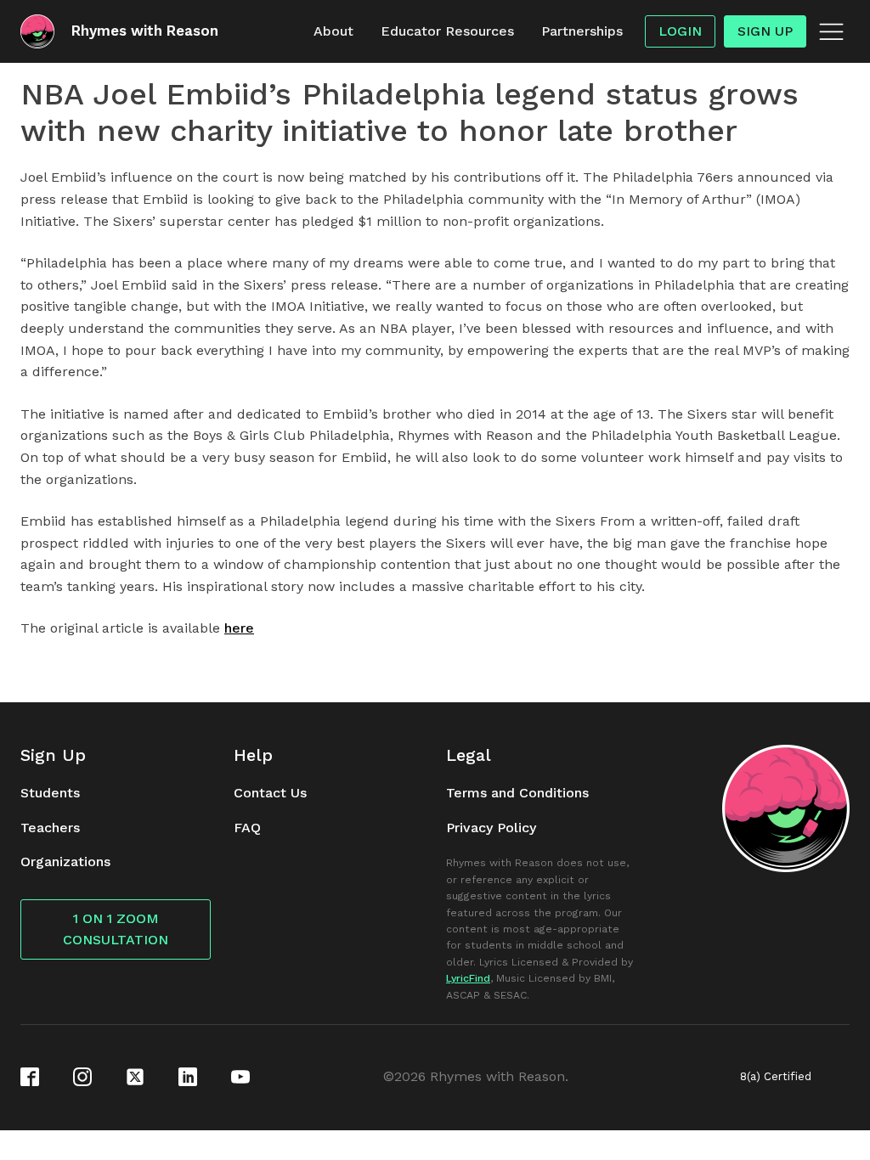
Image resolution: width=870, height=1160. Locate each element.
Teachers (50, 827)
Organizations (65, 861)
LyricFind (468, 978)
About (333, 31)
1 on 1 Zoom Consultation (115, 929)
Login (680, 31)
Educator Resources (447, 31)
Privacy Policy (491, 827)
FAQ (247, 827)
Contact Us (270, 793)
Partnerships (582, 31)
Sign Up (765, 31)
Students (50, 793)
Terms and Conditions (517, 793)
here (239, 628)
